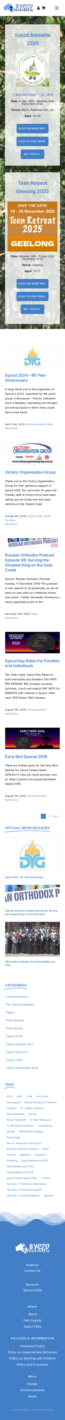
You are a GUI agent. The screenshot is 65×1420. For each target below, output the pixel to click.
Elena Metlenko (15, 1114)
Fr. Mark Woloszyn (40, 1119)
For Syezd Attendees (20, 1004)
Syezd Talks (15, 1060)
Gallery (39, 357)
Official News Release (31, 1131)
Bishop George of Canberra (41, 1102)
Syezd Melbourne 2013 (34, 1160)
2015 (19, 1096)
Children (11, 1108)
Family (32, 1114)
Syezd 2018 (35, 516)
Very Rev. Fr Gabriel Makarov (23, 1195)
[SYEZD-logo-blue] (18, 4)
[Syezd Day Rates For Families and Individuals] (32, 642)
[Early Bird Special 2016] (32, 738)
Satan (45, 1148)
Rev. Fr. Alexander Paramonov (24, 1143)
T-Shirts (45, 1178)
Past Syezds (15, 1028)
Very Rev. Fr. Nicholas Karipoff (24, 1189)
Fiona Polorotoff (16, 1119)
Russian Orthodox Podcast (22, 1148)
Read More (11, 428)
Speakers (25, 1154)
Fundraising (45, 1125)
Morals (10, 1131)
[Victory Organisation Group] (32, 453)
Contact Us (32, 1270)
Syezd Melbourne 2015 (20, 1166)
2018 (29, 1096)
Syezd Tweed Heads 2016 (22, 1178)
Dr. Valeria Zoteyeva (32, 1108)
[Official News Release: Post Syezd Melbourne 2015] (32, 939)
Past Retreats (15, 1020)
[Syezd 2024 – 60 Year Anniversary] (32, 357)
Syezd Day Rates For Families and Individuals (26, 642)
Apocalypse (13, 1102)
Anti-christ (42, 1096)
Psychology (13, 1137)
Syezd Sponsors (17, 1052)
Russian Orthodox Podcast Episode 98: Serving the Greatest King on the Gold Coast (26, 543)
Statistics (40, 1154)
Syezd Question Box (20, 1044)
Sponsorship (32, 1290)
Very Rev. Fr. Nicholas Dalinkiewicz (27, 1183)
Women (48, 1195)
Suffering (12, 1160)
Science (11, 1154)
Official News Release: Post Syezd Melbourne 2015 (26, 939)
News (50, 424)
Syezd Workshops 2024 (22, 1068)
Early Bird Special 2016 (26, 738)
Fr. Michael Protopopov (20, 1125)
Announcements (36, 424)
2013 (9, 1096)
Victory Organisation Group (26, 453)
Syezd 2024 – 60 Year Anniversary (26, 357)
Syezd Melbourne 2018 (20, 1172)
